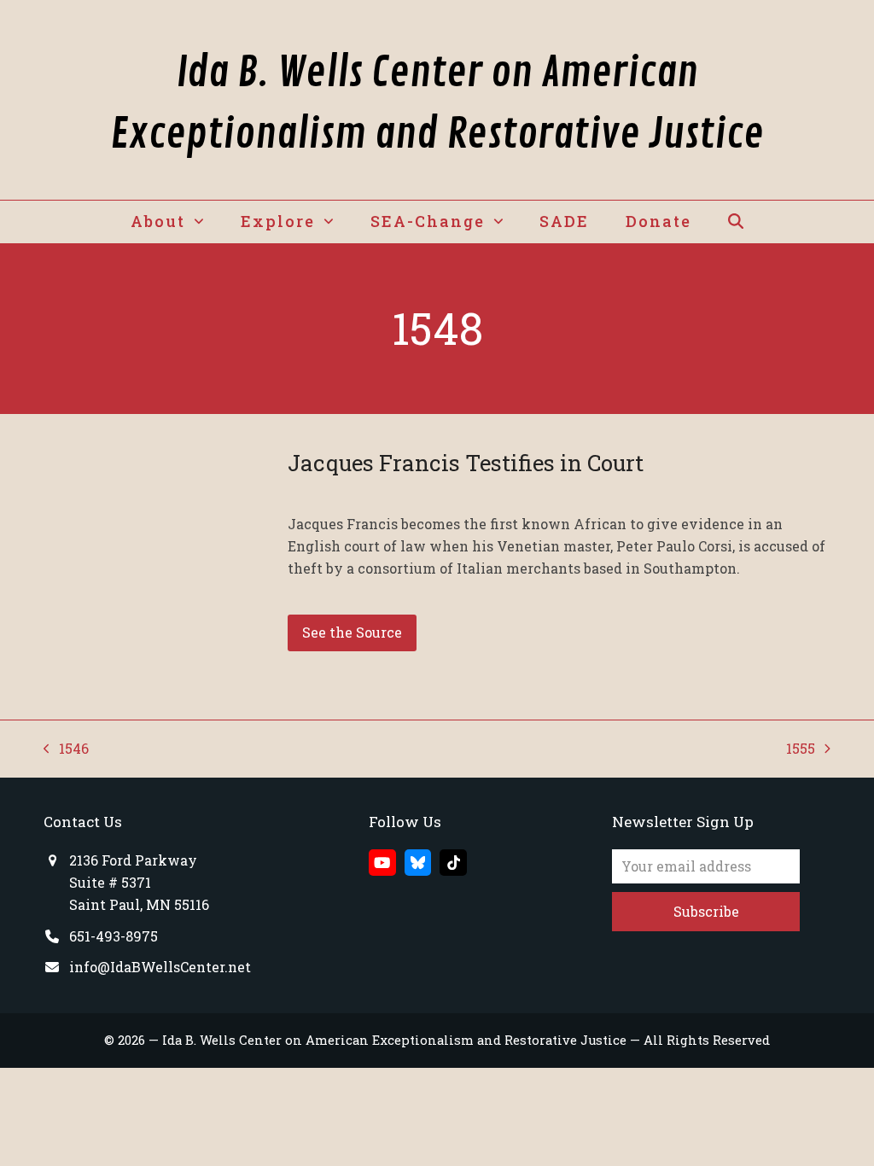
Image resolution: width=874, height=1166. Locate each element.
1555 (802, 749)
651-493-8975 (113, 936)
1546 (66, 749)
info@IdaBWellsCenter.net (160, 967)
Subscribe (706, 911)
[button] (735, 222)
